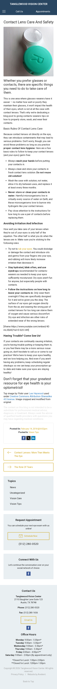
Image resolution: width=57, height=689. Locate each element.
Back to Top (28, 681)
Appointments (43, 11)
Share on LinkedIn (33, 438)
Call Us (19, 11)
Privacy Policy (17, 674)
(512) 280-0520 (32, 607)
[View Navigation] (5, 11)
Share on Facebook (24, 438)
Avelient (42, 674)
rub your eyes (25, 248)
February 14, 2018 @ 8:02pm (34, 429)
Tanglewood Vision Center (32, 668)
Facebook (28, 574)
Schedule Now (30, 536)
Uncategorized (17, 493)
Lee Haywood (36, 393)
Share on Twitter (28, 438)
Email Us (28, 620)
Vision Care (16, 498)
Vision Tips (34, 432)
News (13, 487)
